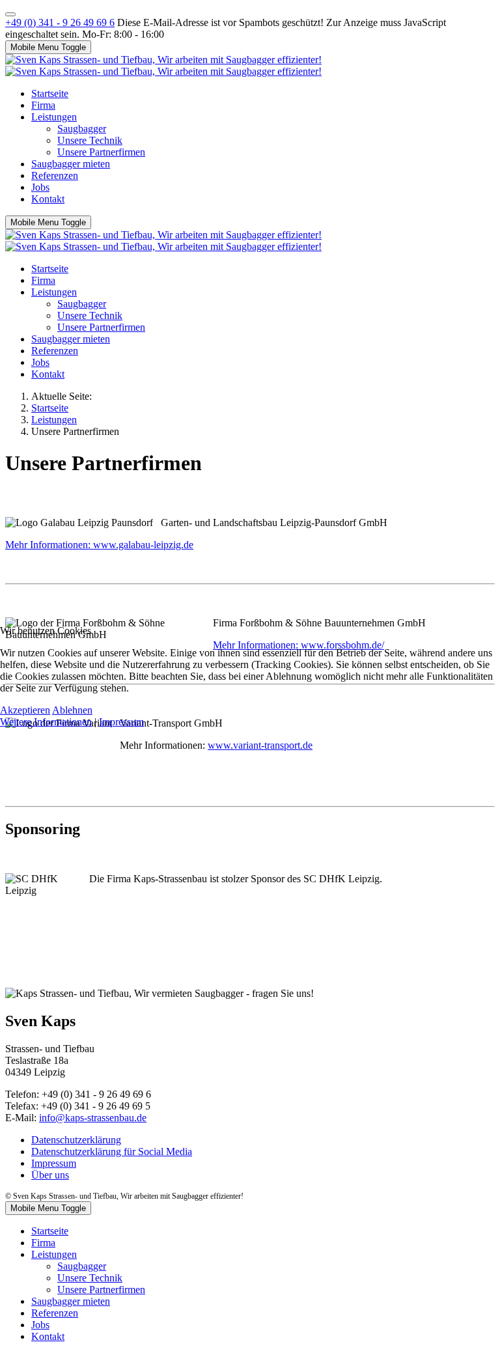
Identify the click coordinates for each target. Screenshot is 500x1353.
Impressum (121, 721)
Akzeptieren (25, 710)
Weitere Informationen (46, 721)
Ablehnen (72, 710)
